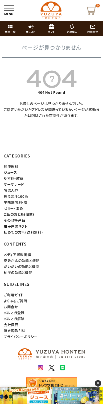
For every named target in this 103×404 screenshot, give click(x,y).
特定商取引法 (15, 330)
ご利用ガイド (14, 294)
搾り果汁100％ (16, 196)
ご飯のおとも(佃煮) (19, 214)
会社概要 (11, 324)
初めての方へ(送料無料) (23, 232)
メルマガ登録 (14, 312)
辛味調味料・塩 (16, 202)
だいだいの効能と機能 (21, 266)
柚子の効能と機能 (18, 272)
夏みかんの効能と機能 (22, 260)
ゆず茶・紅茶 (14, 178)
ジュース (10, 172)
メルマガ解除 (14, 318)
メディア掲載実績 (17, 254)
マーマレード (14, 184)
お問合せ (11, 306)
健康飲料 (11, 166)
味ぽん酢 (11, 190)
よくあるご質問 (15, 300)
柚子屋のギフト (16, 226)
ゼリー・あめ (13, 208)
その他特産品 (14, 220)
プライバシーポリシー (21, 336)
